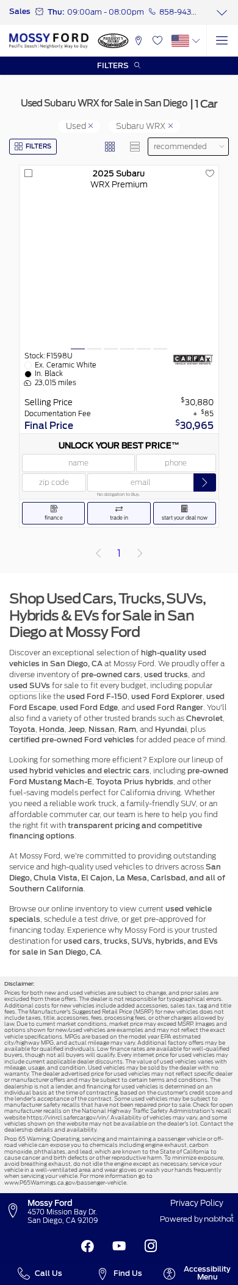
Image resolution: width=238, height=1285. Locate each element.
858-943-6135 (178, 12)
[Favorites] (157, 41)
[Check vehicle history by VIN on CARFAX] (193, 359)
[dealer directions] (15, 1211)
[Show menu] (222, 41)
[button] (138, 41)
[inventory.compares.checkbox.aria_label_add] (28, 174)
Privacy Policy (196, 1203)
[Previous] (98, 553)
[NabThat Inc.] (218, 1219)
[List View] (135, 147)
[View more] (222, 12)
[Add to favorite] (210, 174)
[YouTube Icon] (119, 1246)
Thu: (56, 12)
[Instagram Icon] (150, 1246)
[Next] (139, 553)
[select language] (196, 41)
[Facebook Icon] (87, 1246)
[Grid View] (110, 147)
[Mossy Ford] (48, 41)
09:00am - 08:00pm (105, 12)
